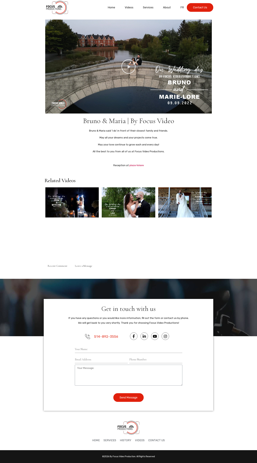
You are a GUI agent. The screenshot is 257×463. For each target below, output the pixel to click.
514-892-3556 (106, 337)
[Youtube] (155, 336)
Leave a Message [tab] (83, 265)
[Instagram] (165, 336)
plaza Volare (136, 165)
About (167, 7)
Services (148, 7)
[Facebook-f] (133, 336)
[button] (128, 66)
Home (111, 7)
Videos (129, 7)
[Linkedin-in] (144, 336)
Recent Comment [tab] (57, 265)
